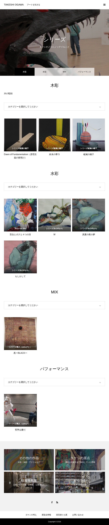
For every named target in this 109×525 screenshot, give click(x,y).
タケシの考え (31, 515)
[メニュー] (104, 4)
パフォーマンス (84, 72)
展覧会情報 (46, 515)
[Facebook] (52, 502)
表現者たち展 (61, 515)
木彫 (24, 72)
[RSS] (57, 502)
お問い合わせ (77, 515)
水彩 (44, 72)
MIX (64, 72)
